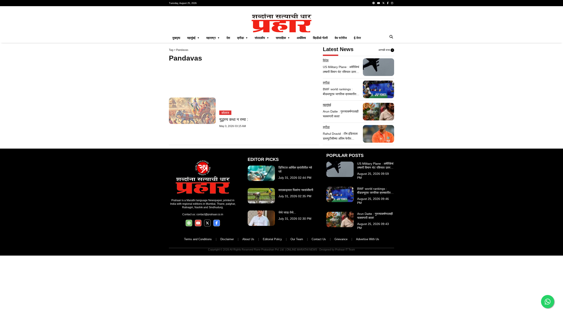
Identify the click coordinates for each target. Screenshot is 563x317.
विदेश (326, 60)
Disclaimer (227, 239)
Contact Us (319, 239)
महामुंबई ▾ (193, 38)
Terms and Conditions (198, 239)
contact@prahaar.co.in (209, 214)
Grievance (341, 239)
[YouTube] (378, 3)
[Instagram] (392, 3)
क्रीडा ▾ (242, 38)
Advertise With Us (367, 239)
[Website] (373, 3)
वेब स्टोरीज (341, 38)
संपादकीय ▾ (262, 38)
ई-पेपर (357, 38)
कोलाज (225, 112)
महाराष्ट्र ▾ (212, 38)
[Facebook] (388, 3)
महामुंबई (327, 105)
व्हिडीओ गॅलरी (320, 38)
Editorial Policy (272, 239)
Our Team (297, 239)
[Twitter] (383, 3)
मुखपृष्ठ (176, 38)
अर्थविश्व (301, 38)
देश (228, 38)
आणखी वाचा (385, 50)
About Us (248, 239)
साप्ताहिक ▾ (283, 38)
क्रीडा (326, 82)
